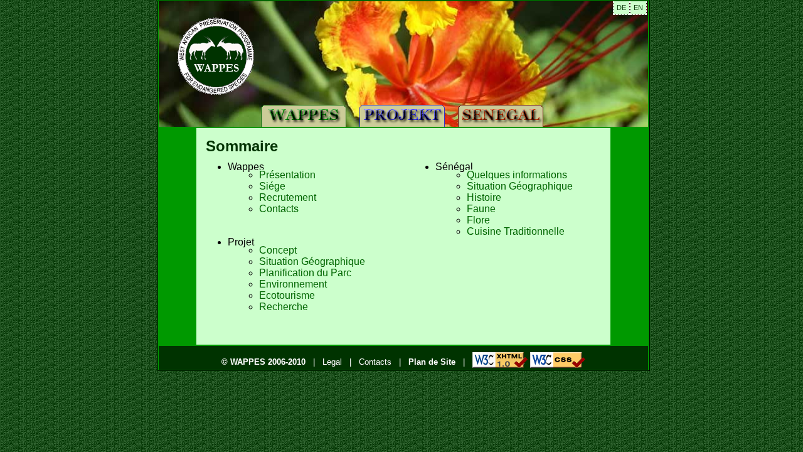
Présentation (287, 175)
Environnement (293, 284)
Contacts (279, 208)
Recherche (283, 306)
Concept (278, 250)
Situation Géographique (312, 261)
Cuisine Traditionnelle (516, 231)
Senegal (500, 116)
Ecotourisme (287, 295)
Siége (272, 186)
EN (638, 7)
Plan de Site (431, 362)
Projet (401, 116)
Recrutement (287, 197)
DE (621, 7)
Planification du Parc (305, 272)
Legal (332, 362)
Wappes (303, 116)
